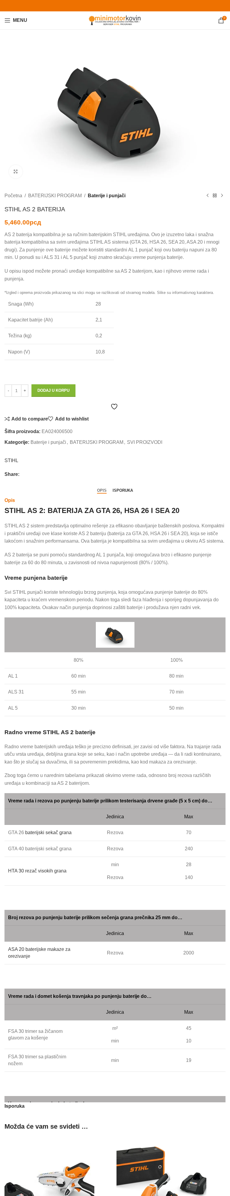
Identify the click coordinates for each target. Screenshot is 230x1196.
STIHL (11, 460)
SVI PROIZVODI (144, 442)
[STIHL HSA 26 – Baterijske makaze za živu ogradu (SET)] (161, 1181)
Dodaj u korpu (53, 390)
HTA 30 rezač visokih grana (37, 870)
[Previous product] (207, 195)
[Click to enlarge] (15, 171)
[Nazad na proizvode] (214, 195)
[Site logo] (115, 19)
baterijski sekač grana (48, 832)
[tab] (102, 490)
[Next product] (222, 195)
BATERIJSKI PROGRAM (55, 195)
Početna (13, 195)
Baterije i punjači (106, 195)
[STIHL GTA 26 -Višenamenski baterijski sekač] (49, 1181)
